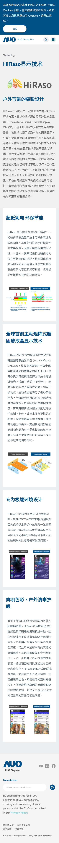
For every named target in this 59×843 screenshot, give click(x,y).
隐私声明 (7, 829)
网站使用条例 (23, 825)
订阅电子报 (8, 825)
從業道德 (19, 829)
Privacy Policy (19, 812)
